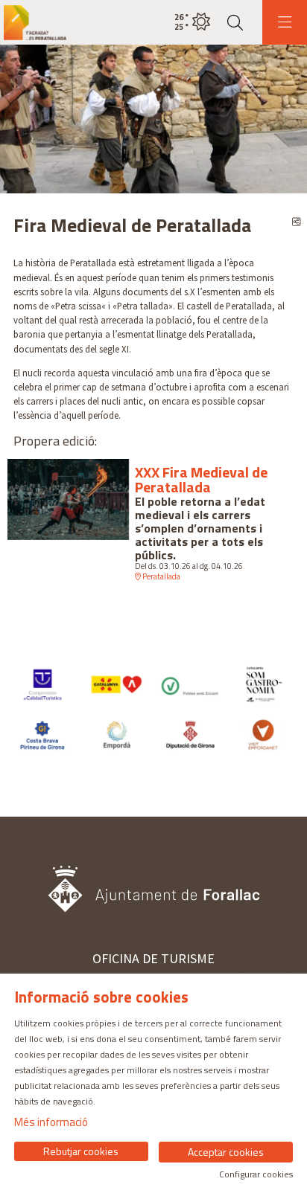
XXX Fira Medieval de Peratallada (201, 480)
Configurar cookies (256, 1174)
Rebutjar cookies (80, 1151)
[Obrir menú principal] (284, 22)
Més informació (51, 1122)
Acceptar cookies (226, 1152)
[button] (30, 119)
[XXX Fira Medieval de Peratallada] (68, 498)
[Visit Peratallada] (33, 22)
